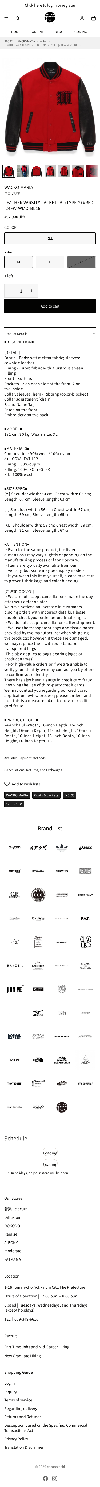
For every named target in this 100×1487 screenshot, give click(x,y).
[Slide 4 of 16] (50, 171)
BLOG (59, 31)
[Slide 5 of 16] (64, 171)
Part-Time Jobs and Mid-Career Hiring (36, 1347)
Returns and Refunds (23, 1416)
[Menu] (6, 18)
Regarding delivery (20, 1408)
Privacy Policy (16, 1438)
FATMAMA (12, 1259)
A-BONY (11, 1242)
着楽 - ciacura (15, 1209)
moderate (12, 1251)
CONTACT (81, 31)
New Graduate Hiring (22, 1355)
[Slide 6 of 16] (78, 171)
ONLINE (38, 31)
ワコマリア (14, 803)
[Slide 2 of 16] (23, 171)
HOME (16, 31)
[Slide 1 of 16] (9, 171)
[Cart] (93, 18)
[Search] (17, 18)
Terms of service (18, 1400)
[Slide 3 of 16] (36, 171)
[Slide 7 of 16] (92, 171)
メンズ (69, 795)
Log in (9, 1383)
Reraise (10, 1234)
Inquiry (10, 1391)
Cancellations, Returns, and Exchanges (33, 769)
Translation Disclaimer (23, 1447)
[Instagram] (54, 1478)
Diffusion (12, 1217)
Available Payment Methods (25, 757)
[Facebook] (45, 1478)
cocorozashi (56, 1466)
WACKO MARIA (18, 190)
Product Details (15, 333)
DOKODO (12, 1225)
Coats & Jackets (46, 795)
